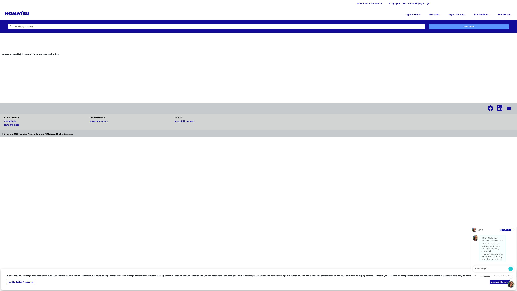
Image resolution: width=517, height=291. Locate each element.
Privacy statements (99, 121)
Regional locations (457, 14)
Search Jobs (468, 26)
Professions (434, 14)
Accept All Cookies (500, 282)
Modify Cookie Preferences (20, 282)
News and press (11, 125)
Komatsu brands (482, 14)
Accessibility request (184, 121)
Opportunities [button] (412, 14)
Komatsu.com (504, 14)
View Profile (408, 3)
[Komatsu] (17, 13)
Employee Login (422, 3)
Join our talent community (369, 3)
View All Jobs (10, 121)
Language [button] (394, 3)
